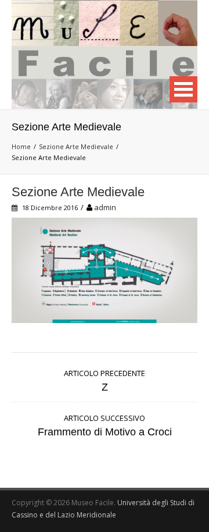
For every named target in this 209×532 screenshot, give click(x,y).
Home (21, 146)
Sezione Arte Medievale (76, 146)
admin (105, 207)
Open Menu (183, 89)
